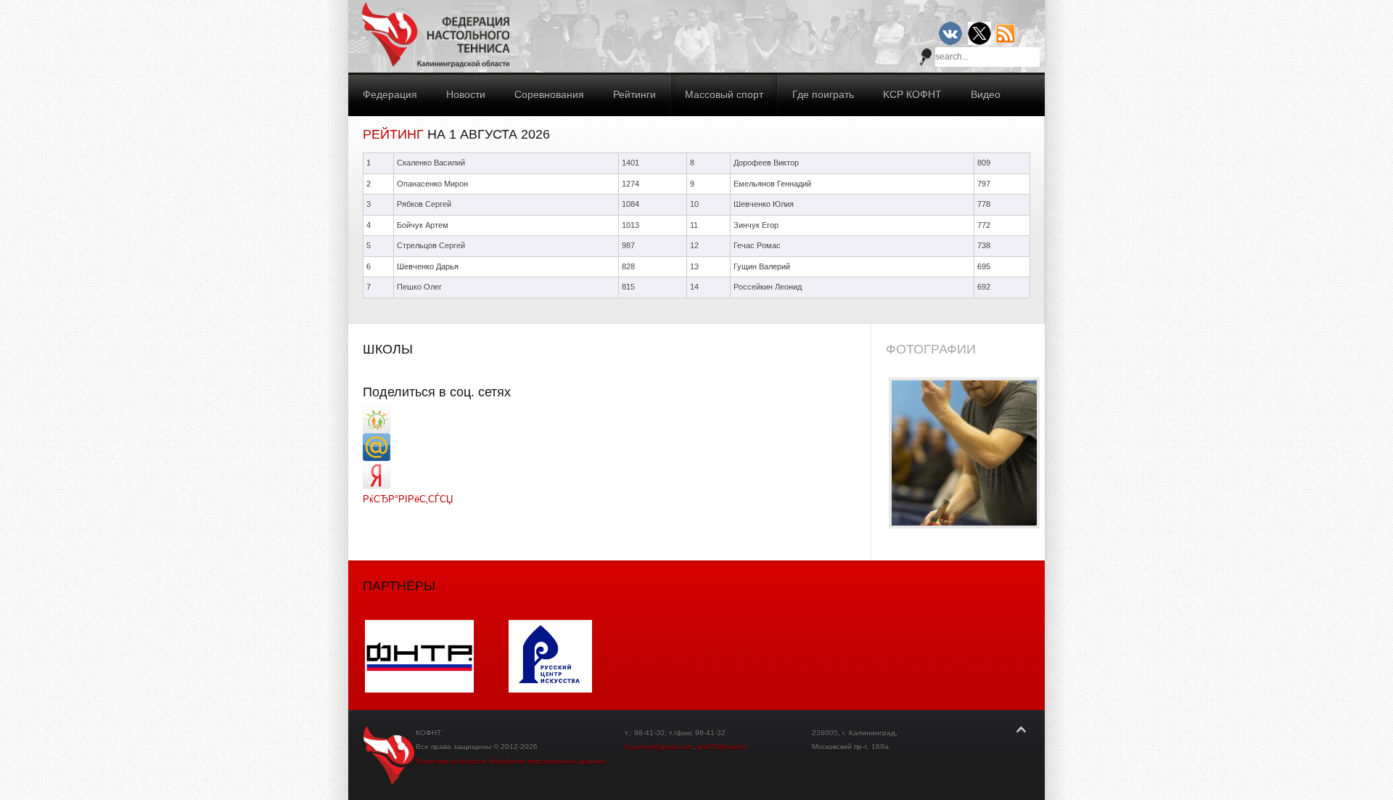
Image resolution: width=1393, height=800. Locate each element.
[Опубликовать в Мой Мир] (376, 457)
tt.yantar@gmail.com (659, 747)
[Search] (925, 56)
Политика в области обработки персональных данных (511, 761)
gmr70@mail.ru (722, 747)
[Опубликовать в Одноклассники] (376, 430)
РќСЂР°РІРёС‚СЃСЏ (408, 499)
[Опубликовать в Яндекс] (376, 485)
